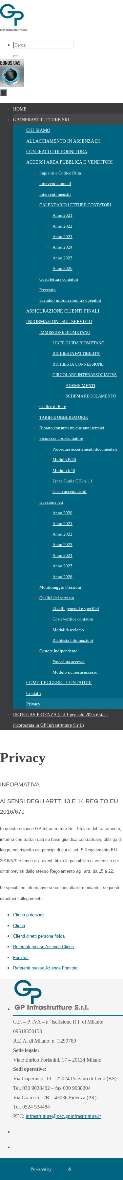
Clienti (19, 925)
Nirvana (59, 1169)
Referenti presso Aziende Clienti (43, 946)
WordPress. (82, 1169)
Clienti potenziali (28, 914)
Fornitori (21, 957)
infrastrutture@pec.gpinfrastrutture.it (63, 1116)
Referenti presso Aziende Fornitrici (45, 968)
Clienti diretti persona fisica (39, 936)
